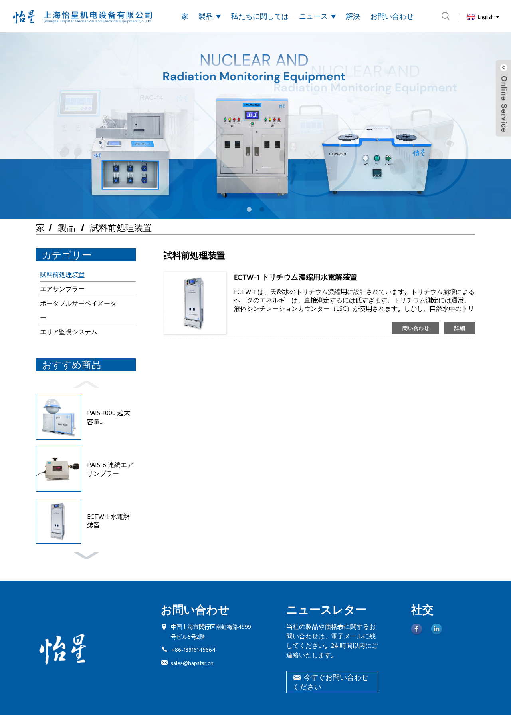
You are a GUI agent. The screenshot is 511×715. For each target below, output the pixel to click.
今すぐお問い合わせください (330, 681)
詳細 (459, 327)
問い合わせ (415, 327)
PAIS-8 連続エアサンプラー (110, 468)
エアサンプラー (62, 288)
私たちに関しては (260, 16)
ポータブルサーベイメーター (78, 310)
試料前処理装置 (121, 227)
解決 (353, 16)
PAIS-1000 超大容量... (108, 416)
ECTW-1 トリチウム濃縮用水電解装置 (295, 277)
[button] (249, 209)
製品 (205, 16)
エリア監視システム (68, 331)
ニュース (313, 16)
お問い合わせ (392, 16)
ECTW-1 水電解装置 (108, 520)
